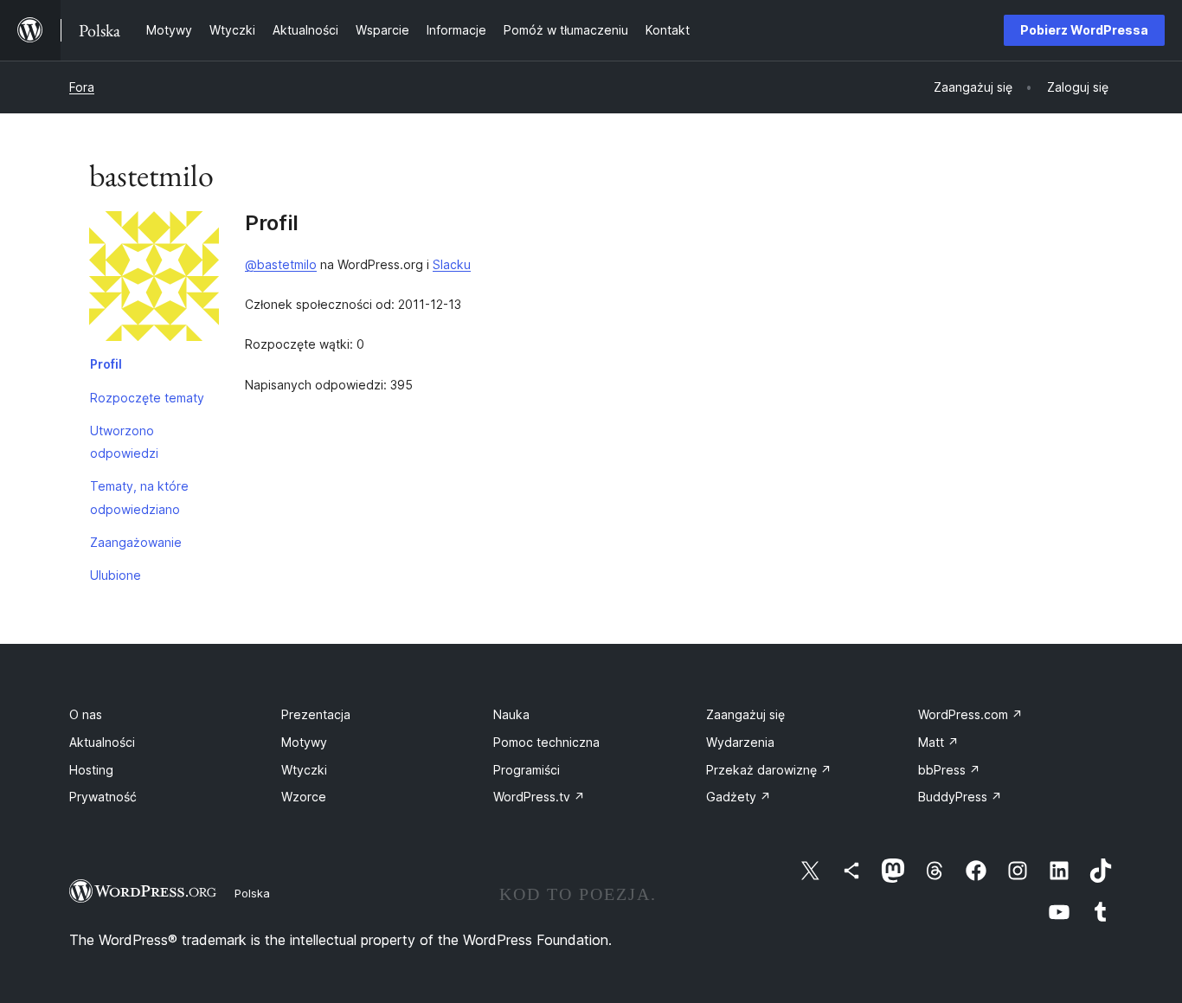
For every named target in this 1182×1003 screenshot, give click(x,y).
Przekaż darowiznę (769, 769)
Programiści (526, 769)
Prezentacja (315, 714)
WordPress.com (970, 714)
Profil (106, 364)
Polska (252, 893)
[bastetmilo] (154, 279)
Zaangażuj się (745, 714)
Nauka (511, 714)
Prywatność (103, 796)
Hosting (91, 769)
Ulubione (115, 575)
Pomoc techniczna (546, 742)
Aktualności (102, 742)
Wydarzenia (740, 742)
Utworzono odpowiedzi (124, 441)
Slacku (452, 264)
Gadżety (738, 796)
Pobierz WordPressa (1084, 30)
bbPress (949, 769)
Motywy (304, 742)
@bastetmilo (281, 264)
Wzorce (303, 796)
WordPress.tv (539, 796)
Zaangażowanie (136, 542)
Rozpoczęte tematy (147, 397)
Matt (938, 742)
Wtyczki (304, 769)
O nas (85, 714)
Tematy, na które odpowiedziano (139, 497)
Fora (81, 87)
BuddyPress (960, 796)
